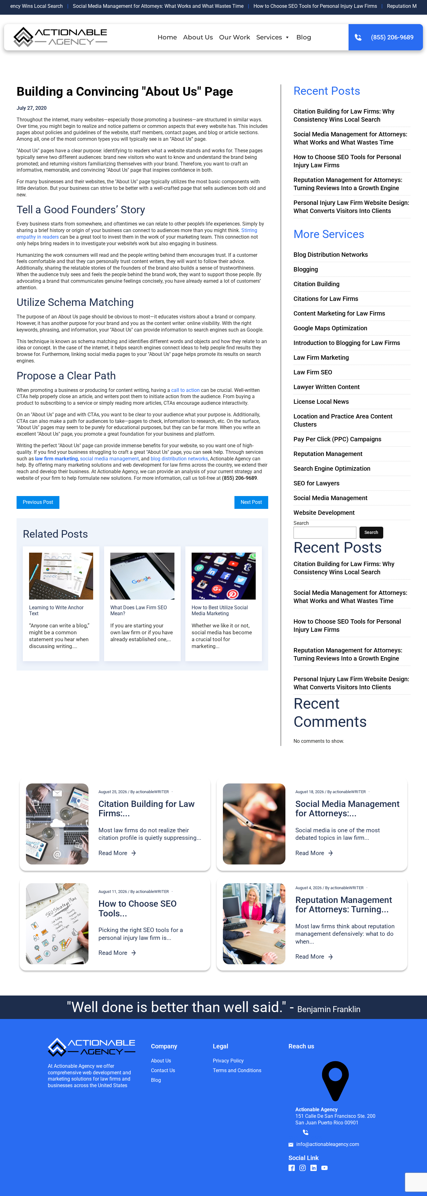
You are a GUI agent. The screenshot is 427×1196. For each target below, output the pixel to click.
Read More (112, 853)
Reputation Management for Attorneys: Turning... (343, 905)
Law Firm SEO (313, 372)
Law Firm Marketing (321, 357)
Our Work (234, 37)
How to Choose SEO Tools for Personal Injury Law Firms (292, 6)
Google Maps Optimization (330, 328)
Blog (303, 37)
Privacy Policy (228, 1061)
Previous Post (38, 502)
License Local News (321, 401)
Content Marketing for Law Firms (339, 313)
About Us (198, 37)
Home (167, 37)
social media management (109, 459)
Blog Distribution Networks (331, 254)
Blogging (306, 269)
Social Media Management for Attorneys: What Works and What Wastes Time (134, 6)
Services (269, 37)
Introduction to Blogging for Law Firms (347, 343)
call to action (185, 390)
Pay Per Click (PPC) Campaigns (337, 439)
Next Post (251, 502)
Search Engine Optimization (332, 468)
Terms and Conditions (237, 1070)
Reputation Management (328, 454)
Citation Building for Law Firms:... (146, 809)
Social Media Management (331, 498)
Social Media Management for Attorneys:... (347, 809)
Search (301, 523)
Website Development (324, 512)
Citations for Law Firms (326, 298)
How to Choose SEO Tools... (137, 909)
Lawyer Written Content (327, 387)
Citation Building (316, 284)
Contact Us (163, 1070)
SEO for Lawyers (316, 483)
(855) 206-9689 (392, 37)
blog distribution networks (179, 459)
